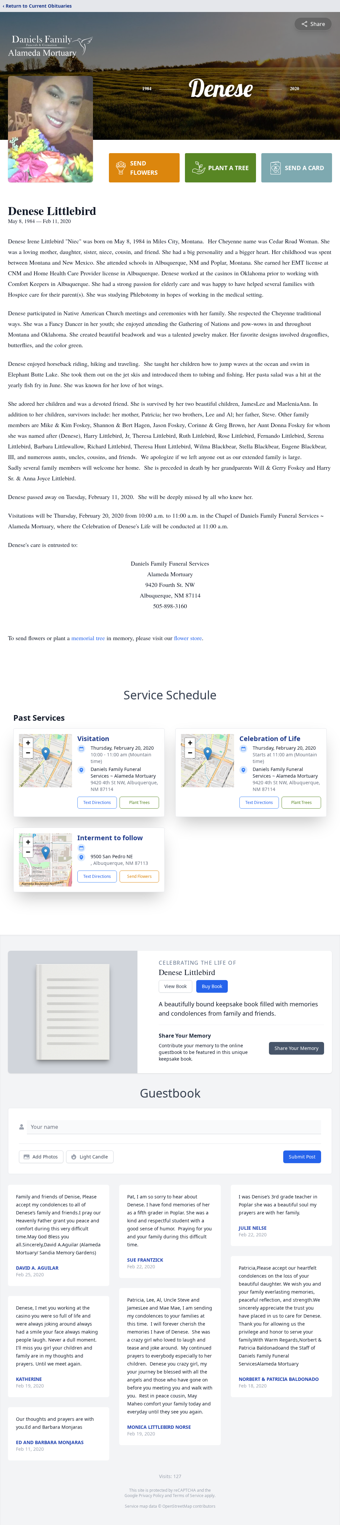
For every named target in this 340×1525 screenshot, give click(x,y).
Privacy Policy (151, 1495)
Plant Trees (139, 802)
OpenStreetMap (177, 1506)
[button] (46, 754)
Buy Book (212, 986)
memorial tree (88, 638)
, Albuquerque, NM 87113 (119, 863)
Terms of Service (188, 1495)
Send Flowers (139, 876)
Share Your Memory (296, 1048)
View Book (175, 986)
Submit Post (302, 1156)
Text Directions (97, 802)
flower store (188, 638)
